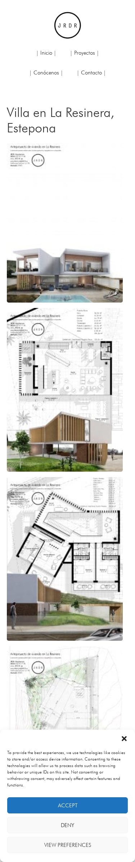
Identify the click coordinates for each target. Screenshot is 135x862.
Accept (67, 805)
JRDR (68, 25)
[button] (124, 738)
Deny (67, 825)
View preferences (67, 845)
